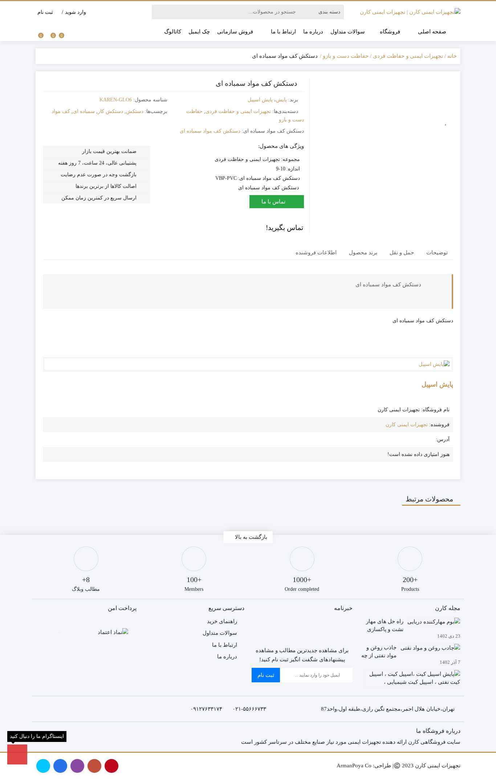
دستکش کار (110, 111)
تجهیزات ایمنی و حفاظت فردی (408, 56)
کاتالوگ (172, 32)
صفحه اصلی (432, 32)
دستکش (134, 111)
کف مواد (61, 111)
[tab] (437, 253)
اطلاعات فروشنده (316, 253)
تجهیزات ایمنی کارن (407, 424)
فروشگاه (389, 32)
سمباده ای (84, 111)
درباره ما (313, 32)
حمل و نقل (402, 253)
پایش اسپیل (260, 99)
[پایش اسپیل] (248, 364)
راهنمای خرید (222, 621)
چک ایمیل (199, 32)
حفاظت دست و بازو (346, 56)
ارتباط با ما (283, 32)
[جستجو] (158, 12)
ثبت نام (265, 675)
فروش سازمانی (235, 32)
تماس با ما (274, 202)
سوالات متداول (347, 32)
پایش (281, 99)
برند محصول (363, 253)
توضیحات (437, 253)
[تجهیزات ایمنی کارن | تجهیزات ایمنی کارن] (410, 12)
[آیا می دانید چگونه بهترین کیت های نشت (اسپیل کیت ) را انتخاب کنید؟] (410, 681)
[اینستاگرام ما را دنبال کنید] (17, 754)
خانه (452, 56)
